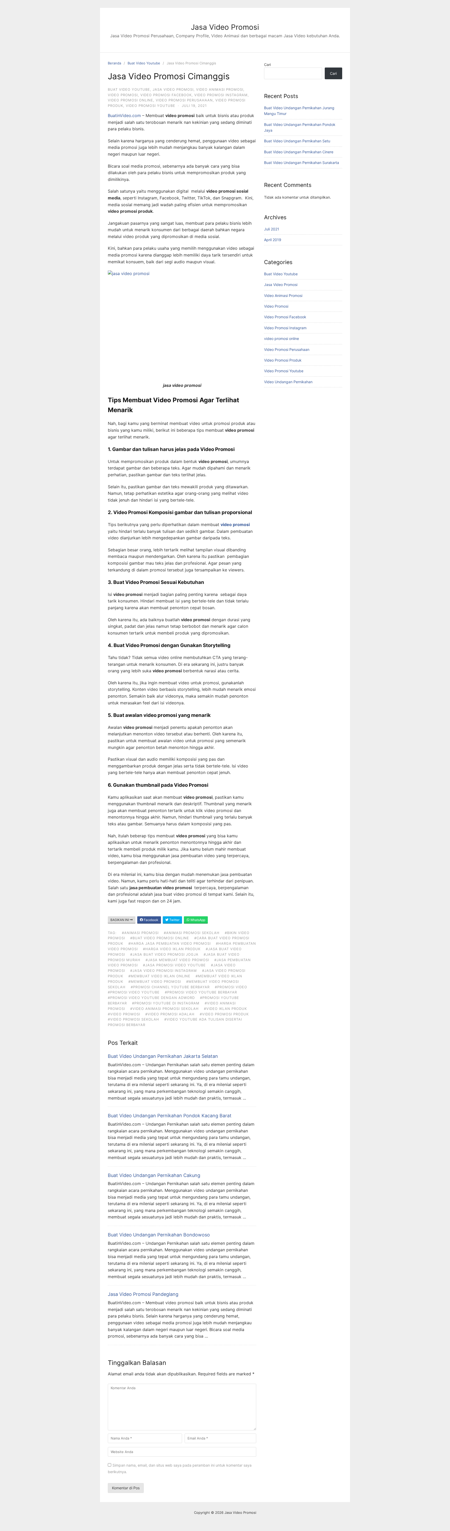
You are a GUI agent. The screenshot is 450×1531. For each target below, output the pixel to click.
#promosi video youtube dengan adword (151, 998)
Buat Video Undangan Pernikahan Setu (297, 141)
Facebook (150, 920)
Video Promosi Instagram (221, 95)
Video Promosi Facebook (166, 95)
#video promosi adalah (170, 1014)
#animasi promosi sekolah (192, 933)
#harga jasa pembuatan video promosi (169, 943)
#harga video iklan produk (172, 949)
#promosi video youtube (134, 992)
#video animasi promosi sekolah (164, 1009)
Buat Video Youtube (144, 63)
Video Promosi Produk (283, 360)
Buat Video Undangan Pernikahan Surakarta (301, 162)
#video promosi (124, 1014)
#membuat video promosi (154, 981)
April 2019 (272, 239)
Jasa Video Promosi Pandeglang (143, 1294)
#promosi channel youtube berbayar (170, 987)
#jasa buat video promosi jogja (164, 954)
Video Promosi (123, 95)
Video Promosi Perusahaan (184, 100)
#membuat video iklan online (159, 976)
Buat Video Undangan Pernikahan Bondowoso (159, 1234)
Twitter (173, 920)
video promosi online (130, 100)
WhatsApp (197, 920)
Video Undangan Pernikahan (288, 382)
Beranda (114, 63)
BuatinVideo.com (124, 115)
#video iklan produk (225, 1009)
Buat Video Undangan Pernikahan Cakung (154, 1175)
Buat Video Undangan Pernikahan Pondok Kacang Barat (170, 1115)
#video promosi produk (224, 1014)
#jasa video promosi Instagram (163, 970)
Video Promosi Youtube (150, 105)
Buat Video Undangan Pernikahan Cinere (298, 152)
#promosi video (231, 987)
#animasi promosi (140, 933)
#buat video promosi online (159, 938)
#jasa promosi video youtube (174, 965)
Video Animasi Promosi (219, 89)
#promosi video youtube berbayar (201, 992)
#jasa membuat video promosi (177, 960)
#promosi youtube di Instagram (165, 1003)
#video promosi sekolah (133, 1019)
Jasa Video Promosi (225, 27)
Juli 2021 (271, 229)
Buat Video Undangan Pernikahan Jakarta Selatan (163, 1056)
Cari (267, 64)
